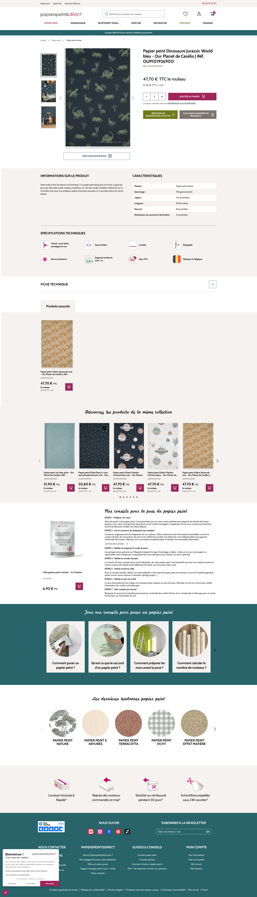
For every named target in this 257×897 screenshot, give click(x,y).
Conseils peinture (147, 859)
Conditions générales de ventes (63, 890)
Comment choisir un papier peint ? (147, 864)
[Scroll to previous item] (41, 461)
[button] (5, 892)
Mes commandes (196, 859)
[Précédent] (60, 98)
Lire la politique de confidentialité (17, 875)
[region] (88, 106)
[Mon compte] (199, 14)
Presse (205, 890)
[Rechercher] (106, 13)
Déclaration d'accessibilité (173, 890)
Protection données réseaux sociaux (142, 890)
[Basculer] (212, 284)
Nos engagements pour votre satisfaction (97, 859)
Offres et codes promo (98, 864)
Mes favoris (196, 864)
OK (207, 831)
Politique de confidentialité (93, 890)
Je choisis (31, 883)
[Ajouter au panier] (69, 387)
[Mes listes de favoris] (185, 14)
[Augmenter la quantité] (162, 96)
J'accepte (49, 883)
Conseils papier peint (147, 855)
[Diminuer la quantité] (146, 96)
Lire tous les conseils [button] (114, 543)
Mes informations (196, 855)
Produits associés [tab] (58, 306)
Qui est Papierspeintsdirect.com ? (98, 855)
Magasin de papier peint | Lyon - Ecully (97, 868)
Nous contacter (98, 873)
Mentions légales (115, 890)
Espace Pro (57, 3)
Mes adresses (196, 868)
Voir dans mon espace (94, 156)
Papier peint (45, 3)
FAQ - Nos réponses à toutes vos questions (147, 868)
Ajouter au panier (189, 96)
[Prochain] (133, 98)
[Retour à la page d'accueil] (61, 14)
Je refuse (12, 883)
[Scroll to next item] (216, 461)
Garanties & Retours (72, 3)
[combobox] (133, 14)
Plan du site (193, 890)
